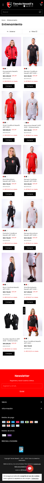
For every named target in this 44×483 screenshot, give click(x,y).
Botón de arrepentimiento (22, 467)
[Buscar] (40, 12)
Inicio (3, 20)
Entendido (35, 478)
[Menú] (3, 5)
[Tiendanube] (22, 470)
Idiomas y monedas (9, 441)
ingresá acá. (37, 464)
